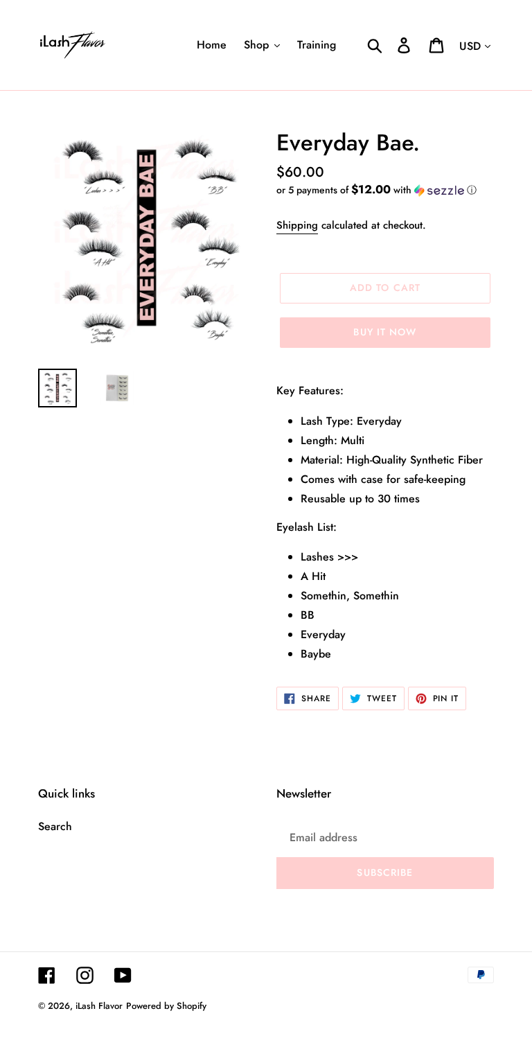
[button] (385, 190)
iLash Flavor (99, 1005)
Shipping (297, 225)
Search (55, 826)
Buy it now (384, 332)
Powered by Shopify (166, 1005)
